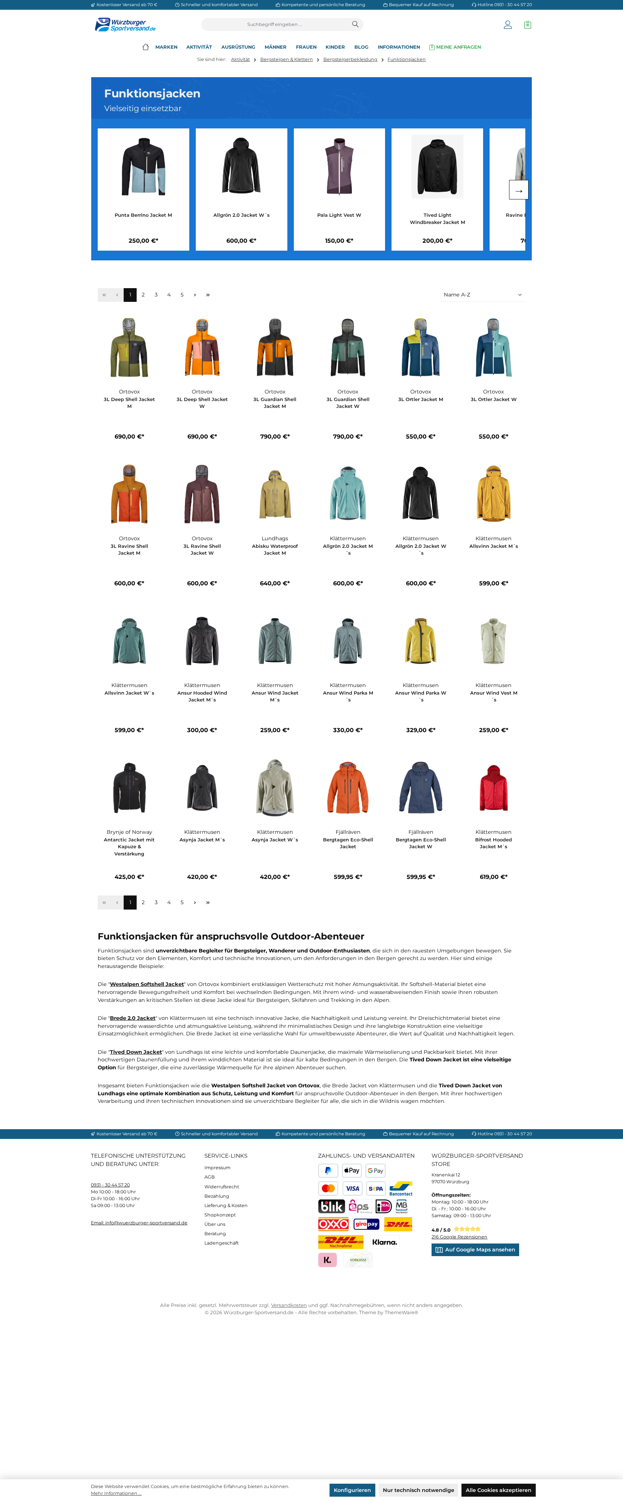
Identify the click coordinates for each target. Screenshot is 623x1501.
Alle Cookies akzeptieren (498, 1490)
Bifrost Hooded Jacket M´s (493, 843)
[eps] (360, 1206)
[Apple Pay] (352, 1170)
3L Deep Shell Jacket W (202, 402)
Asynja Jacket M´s (202, 839)
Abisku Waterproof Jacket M (275, 549)
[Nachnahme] (341, 1242)
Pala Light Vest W (339, 215)
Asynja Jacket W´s (275, 839)
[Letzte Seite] (208, 295)
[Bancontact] (401, 1188)
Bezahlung (216, 1196)
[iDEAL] (383, 1206)
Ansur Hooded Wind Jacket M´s (202, 696)
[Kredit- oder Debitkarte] (340, 1188)
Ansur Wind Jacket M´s (275, 696)
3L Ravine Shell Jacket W (202, 549)
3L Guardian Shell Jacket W (348, 402)
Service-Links (225, 1155)
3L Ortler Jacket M (420, 399)
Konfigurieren (352, 1490)
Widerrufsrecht (221, 1186)
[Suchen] (355, 24)
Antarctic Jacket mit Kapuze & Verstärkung (129, 847)
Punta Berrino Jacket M (143, 215)
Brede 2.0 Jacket (132, 1018)
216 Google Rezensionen (459, 1237)
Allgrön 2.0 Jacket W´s (241, 215)
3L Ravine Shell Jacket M (129, 549)
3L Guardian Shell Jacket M (274, 402)
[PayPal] (328, 1170)
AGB (209, 1177)
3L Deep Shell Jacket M (129, 402)
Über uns (214, 1224)
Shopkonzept (220, 1215)
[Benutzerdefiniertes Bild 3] (366, 1224)
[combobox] (275, 24)
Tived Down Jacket (136, 1052)
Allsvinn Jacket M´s (493, 546)
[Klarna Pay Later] (327, 1260)
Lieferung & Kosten (226, 1205)
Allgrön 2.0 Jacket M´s (348, 549)
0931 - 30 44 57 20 (110, 1185)
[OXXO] (333, 1224)
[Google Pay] (375, 1170)
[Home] (145, 47)
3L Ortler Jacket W (494, 399)
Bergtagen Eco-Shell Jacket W (421, 843)
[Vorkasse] (358, 1260)
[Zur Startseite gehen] (123, 25)
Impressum (217, 1167)
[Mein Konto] (508, 24)
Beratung (215, 1233)
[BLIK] (331, 1206)
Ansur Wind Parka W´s (420, 696)
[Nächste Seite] (195, 295)
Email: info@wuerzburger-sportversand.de (139, 1222)
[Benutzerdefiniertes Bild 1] (398, 1224)
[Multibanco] (402, 1206)
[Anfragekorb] (526, 24)
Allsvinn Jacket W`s (129, 693)
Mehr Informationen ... (116, 1493)
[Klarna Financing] (384, 1242)
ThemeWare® (401, 1312)
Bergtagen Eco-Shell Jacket (348, 843)
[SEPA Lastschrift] (376, 1188)
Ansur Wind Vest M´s (493, 696)
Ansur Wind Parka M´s (348, 696)
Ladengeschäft (221, 1243)
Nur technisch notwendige (418, 1490)
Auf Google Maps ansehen (480, 1249)
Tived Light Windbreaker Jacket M (437, 218)
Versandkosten (289, 1305)
